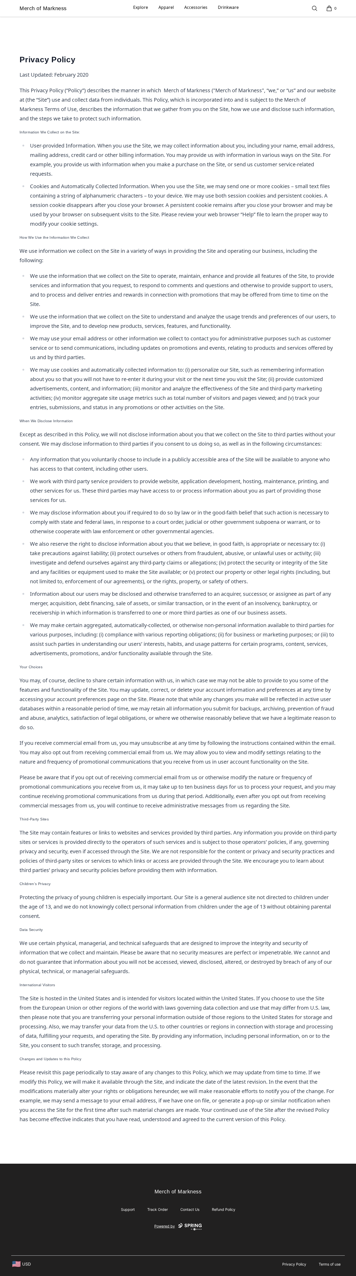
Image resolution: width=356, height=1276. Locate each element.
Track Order (157, 1209)
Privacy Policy (294, 1264)
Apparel (166, 7)
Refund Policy (223, 1209)
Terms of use (330, 1264)
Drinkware (228, 7)
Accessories (195, 7)
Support (128, 1209)
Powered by (164, 1226)
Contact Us (189, 1209)
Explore (140, 7)
